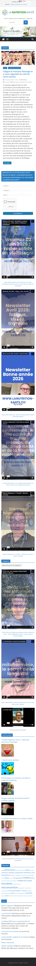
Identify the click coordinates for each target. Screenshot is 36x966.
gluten (32, 878)
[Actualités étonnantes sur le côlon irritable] (7, 826)
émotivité (30, 895)
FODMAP (26, 877)
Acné (2, 870)
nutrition (24, 891)
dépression (12, 875)
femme (11, 878)
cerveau (32, 870)
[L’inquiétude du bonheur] (7, 768)
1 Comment (7, 82)
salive (15, 893)
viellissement (20, 895)
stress (7, 896)
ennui (2, 878)
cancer (27, 870)
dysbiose (7, 875)
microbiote (22, 82)
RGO (12, 893)
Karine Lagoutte (7, 906)
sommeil (29, 893)
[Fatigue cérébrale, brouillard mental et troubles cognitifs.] (7, 809)
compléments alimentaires (23, 873)
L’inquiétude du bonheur (10, 760)
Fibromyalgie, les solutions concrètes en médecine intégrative (15, 779)
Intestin (17, 82)
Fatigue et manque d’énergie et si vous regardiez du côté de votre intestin (18, 74)
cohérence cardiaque (7, 873)
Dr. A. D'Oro (16, 80)
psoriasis (9, 893)
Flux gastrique (17, 878)
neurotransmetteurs (14, 891)
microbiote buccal (17, 884)
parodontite (4, 893)
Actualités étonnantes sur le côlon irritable (16, 818)
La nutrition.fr (6, 913)
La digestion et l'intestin (14, 68)
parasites (29, 890)
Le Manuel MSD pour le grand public (14, 921)
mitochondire (21, 888)
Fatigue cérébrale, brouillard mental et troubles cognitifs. (15, 799)
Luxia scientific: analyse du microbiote (15, 937)
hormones (3, 880)
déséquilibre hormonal (21, 875)
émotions (26, 895)
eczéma (28, 875)
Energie (32, 875)
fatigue (13, 82)
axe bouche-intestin (20, 870)
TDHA (16, 895)
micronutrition (9, 887)
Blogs (5, 68)
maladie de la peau (24, 880)
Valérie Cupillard (7, 946)
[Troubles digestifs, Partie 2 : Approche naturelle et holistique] (7, 750)
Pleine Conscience (7, 943)
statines (3, 895)
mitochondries (4, 890)
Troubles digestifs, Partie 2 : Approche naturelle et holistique (15, 741)
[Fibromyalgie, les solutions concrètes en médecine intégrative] (7, 788)
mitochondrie (28, 82)
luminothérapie (13, 880)
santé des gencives (21, 893)
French (23, 1)
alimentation (9, 870)
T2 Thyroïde (11, 895)
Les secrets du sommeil (9, 931)
